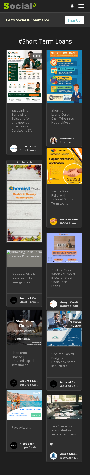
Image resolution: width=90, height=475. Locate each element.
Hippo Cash (27, 447)
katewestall (67, 138)
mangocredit (68, 305)
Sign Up (74, 20)
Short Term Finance (33, 302)
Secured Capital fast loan (37, 384)
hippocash (27, 443)
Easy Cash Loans (71, 457)
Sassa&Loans (68, 219)
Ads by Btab (24, 162)
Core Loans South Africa (36, 150)
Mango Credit (69, 302)
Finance (65, 142)
